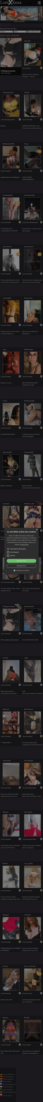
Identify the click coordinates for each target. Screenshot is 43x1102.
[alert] (21, 551)
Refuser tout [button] (21, 566)
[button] (8, 549)
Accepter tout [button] (21, 561)
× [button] (37, 529)
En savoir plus (24, 544)
